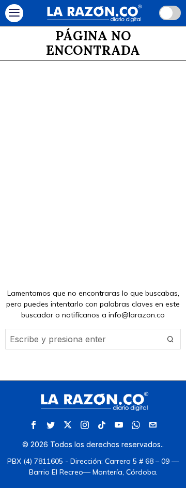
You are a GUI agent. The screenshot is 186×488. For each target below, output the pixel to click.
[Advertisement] (93, 159)
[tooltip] (33, 425)
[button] (170, 339)
